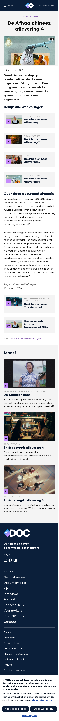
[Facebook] (10, 560)
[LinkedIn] (15, 560)
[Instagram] (5, 560)
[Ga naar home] (29, 6)
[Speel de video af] (29, 50)
